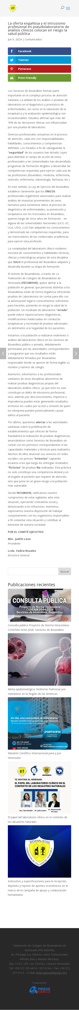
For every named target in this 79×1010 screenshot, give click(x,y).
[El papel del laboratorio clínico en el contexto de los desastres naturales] (39, 788)
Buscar (64, 571)
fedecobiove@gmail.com (51, 973)
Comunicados (33, 39)
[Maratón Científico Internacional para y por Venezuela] (39, 724)
